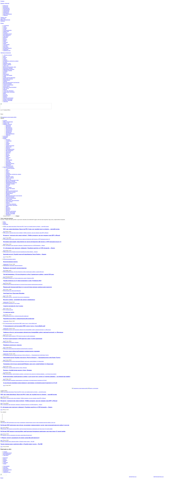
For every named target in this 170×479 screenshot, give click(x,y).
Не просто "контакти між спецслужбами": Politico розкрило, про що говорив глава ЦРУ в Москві (31, 235)
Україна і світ (4, 17)
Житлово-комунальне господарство (11, 82)
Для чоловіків (6, 44)
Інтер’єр (5, 57)
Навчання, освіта (7, 63)
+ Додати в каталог (7, 55)
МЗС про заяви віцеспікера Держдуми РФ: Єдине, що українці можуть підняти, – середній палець (31, 229)
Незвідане (5, 37)
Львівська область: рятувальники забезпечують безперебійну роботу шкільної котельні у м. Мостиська (33, 332)
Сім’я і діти (5, 65)
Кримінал (3, 21)
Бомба (4, 41)
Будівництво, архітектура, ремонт (10, 61)
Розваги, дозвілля (7, 64)
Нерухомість (6, 74)
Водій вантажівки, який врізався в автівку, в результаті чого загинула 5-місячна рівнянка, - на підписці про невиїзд (36, 376)
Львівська (5, 15)
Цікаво (4, 43)
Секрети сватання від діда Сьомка (13, 306)
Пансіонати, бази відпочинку (9, 87)
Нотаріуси (5, 95)
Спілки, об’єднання (7, 75)
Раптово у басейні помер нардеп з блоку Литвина (17, 370)
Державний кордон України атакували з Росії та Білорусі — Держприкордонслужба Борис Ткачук (31, 357)
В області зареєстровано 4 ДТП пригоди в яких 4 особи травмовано (22, 338)
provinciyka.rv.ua (132, 476)
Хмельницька (6, 10)
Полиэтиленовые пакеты (10, 261)
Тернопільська (6, 9)
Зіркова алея (6, 31)
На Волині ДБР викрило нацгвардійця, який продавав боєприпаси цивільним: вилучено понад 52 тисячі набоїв (33, 431)
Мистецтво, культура (8, 78)
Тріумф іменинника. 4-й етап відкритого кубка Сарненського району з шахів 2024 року (28, 274)
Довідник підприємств (6, 52)
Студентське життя (8, 312)
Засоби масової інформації (9, 77)
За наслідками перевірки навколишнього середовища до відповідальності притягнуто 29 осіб (30, 383)
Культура (5, 32)
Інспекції (5, 71)
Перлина (5, 39)
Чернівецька (6, 12)
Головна (2, 1)
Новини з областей (5, 3)
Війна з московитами (5, 19)
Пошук (17, 216)
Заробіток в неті (6, 50)
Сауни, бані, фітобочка (8, 90)
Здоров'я (5, 27)
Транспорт (5, 101)
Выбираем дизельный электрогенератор (14, 268)
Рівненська (5, 5)
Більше (2, 23)
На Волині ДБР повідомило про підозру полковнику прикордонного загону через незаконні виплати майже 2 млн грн (35, 425)
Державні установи (7, 70)
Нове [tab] (4, 221)
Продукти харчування (8, 97)
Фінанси (5, 96)
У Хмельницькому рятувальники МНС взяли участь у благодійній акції (24, 326)
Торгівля (5, 59)
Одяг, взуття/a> (9, 201)
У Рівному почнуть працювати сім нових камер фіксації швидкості (20, 437)
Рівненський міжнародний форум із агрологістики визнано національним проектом (27, 287)
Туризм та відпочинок (8, 84)
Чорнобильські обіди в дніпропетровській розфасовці (18, 318)
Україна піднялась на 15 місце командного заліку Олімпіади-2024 (22, 280)
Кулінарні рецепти (7, 48)
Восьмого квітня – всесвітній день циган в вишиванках (19, 299)
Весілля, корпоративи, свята (9, 66)
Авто (4, 56)
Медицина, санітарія (7, 68)
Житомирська (6, 8)
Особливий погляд (7, 33)
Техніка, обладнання (7, 99)
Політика (8, 139)
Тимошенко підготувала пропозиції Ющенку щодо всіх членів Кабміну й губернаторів (28, 364)
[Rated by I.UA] (3, 475)
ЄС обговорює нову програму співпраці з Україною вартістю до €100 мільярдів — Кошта (29, 248)
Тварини (5, 81)
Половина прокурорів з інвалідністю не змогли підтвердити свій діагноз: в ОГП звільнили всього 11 (32, 241)
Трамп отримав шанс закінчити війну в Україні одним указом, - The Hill (21, 444)
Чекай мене (5, 49)
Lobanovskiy (6, 264)
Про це (4, 38)
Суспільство (6, 25)
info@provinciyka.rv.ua (158, 476)
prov (4, 231)
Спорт (4, 26)
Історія (4, 29)
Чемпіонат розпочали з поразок (12, 345)
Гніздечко (5, 45)
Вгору (2, 477)
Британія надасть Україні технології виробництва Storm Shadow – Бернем (24, 254)
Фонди (4, 72)
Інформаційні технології (8, 69)
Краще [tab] (4, 223)
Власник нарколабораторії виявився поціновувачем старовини (21, 351)
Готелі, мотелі (6, 86)
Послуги (5, 94)
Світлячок (5, 42)
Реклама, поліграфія (7, 100)
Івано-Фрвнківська (7, 14)
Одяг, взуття (6, 88)
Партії (4, 76)
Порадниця (5, 46)
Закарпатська (6, 11)
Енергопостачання (7, 83)
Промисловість (6, 80)
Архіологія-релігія (7, 30)
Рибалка (5, 89)
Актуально (3, 18)
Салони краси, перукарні (9, 92)
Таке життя (5, 36)
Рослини (5, 62)
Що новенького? (7, 35)
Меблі (4, 93)
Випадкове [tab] (5, 224)
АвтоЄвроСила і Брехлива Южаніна (13, 293)
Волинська (5, 6)
